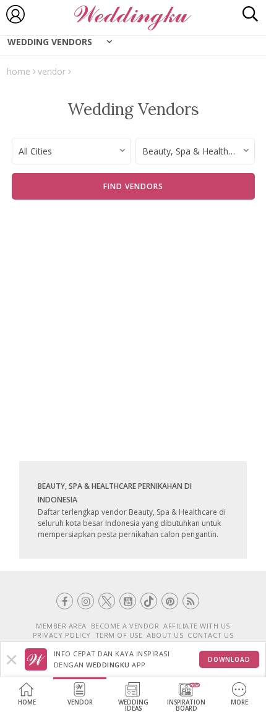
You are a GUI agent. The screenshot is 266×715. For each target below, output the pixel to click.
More (239, 702)
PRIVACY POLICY (62, 635)
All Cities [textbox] (35, 151)
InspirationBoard (186, 705)
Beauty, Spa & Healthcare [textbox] (194, 151)
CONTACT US (210, 635)
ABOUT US (165, 635)
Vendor (80, 702)
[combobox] (71, 151)
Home (27, 702)
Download (229, 659)
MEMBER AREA (61, 625)
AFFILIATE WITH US (196, 625)
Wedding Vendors (49, 42)
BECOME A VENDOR (125, 625)
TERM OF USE (119, 635)
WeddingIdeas (133, 705)
